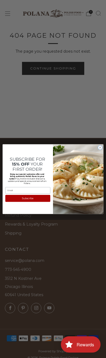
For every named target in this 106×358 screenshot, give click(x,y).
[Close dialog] (100, 147)
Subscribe (27, 198)
